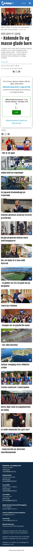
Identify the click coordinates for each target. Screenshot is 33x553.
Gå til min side (16, 123)
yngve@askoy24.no (9, 471)
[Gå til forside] (7, 3)
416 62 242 (6, 469)
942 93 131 (6, 498)
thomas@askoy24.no (9, 500)
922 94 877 (6, 489)
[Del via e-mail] (19, 71)
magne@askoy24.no (9, 490)
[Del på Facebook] (13, 71)
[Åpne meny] (30, 3)
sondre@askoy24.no (9, 481)
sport (4, 130)
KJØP (16, 112)
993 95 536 (6, 479)
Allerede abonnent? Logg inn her (16, 87)
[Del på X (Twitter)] (16, 71)
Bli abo (24, 3)
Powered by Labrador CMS (16, 550)
